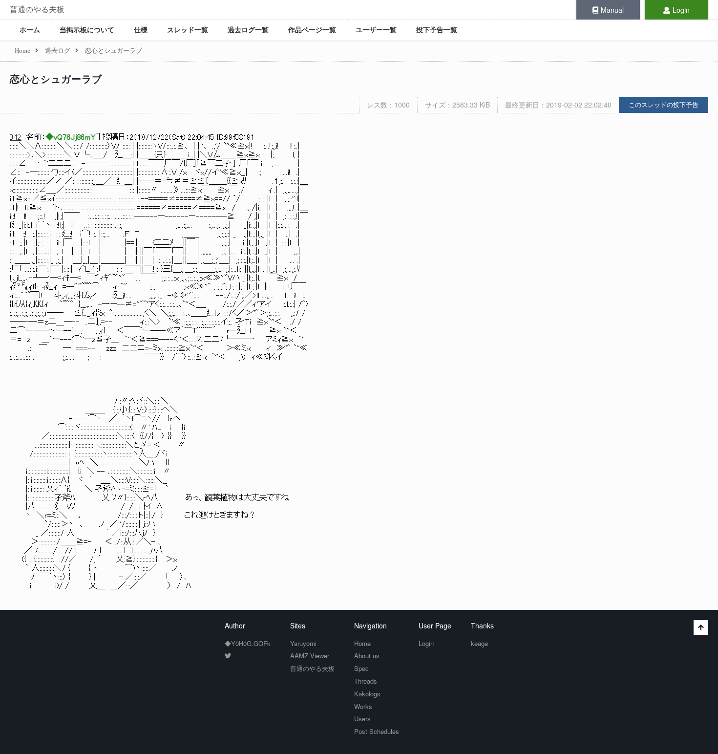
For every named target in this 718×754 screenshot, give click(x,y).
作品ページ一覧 (312, 30)
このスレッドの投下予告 (663, 104)
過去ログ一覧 (248, 30)
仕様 (141, 30)
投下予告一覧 (436, 30)
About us (367, 655)
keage (479, 643)
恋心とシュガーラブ (56, 79)
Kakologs (367, 693)
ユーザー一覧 (376, 30)
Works (363, 706)
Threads (365, 681)
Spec (361, 668)
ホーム (30, 30)
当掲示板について (87, 30)
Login (681, 10)
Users (362, 718)
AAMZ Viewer (309, 655)
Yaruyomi (303, 643)
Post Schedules (376, 731)
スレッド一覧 (187, 30)
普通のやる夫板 (37, 9)
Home (362, 643)
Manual (612, 10)
